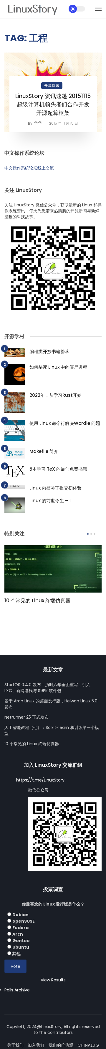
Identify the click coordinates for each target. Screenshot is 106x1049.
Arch (17, 934)
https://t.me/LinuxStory (40, 780)
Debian (20, 915)
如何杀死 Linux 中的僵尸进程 (58, 367)
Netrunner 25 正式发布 (26, 717)
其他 (16, 954)
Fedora (20, 928)
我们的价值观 (61, 1045)
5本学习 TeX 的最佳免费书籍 (58, 469)
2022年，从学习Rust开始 (55, 395)
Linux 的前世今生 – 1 (50, 500)
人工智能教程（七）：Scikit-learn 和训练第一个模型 (51, 730)
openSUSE (23, 921)
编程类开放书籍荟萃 (49, 351)
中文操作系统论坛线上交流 (29, 168)
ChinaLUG (88, 1045)
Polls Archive (17, 990)
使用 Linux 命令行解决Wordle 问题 (64, 423)
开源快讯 (51, 85)
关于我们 (15, 1045)
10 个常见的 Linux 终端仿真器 (37, 600)
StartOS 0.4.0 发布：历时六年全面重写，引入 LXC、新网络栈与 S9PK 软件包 (47, 688)
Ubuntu (20, 947)
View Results (53, 980)
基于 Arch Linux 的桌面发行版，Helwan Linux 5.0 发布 (50, 704)
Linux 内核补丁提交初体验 (55, 488)
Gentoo (21, 941)
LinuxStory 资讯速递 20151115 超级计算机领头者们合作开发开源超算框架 (53, 104)
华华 (38, 123)
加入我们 (36, 1045)
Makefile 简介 (43, 451)
